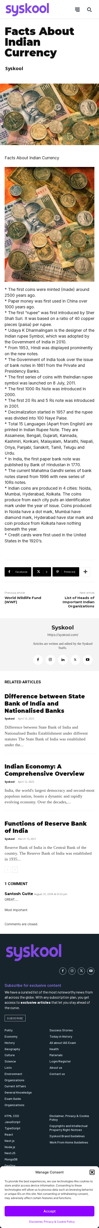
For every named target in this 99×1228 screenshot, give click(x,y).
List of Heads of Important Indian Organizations (78, 602)
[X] (75, 660)
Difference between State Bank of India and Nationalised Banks (45, 703)
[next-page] (15, 870)
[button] (92, 1172)
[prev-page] (7, 870)
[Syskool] (16, 644)
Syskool (14, 68)
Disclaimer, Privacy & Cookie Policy (52, 1221)
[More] (85, 572)
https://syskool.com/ (62, 635)
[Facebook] (38, 660)
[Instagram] (50, 660)
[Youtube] (88, 660)
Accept (50, 1211)
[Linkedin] (63, 660)
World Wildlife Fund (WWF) (23, 600)
